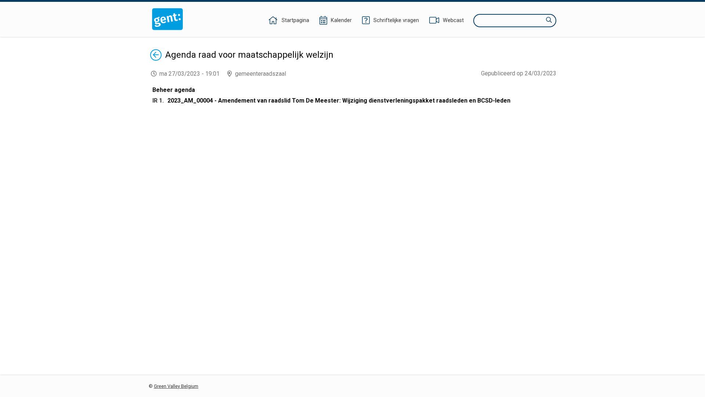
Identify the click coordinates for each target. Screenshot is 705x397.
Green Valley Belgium (176, 386)
